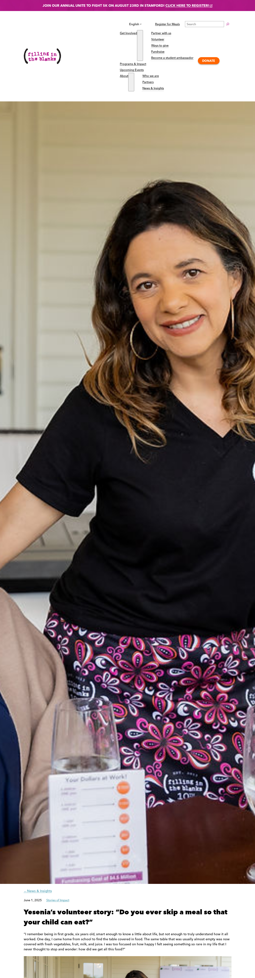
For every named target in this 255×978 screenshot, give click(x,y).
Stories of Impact (57, 900)
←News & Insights (38, 891)
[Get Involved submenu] (140, 45)
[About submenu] (131, 82)
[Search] (227, 24)
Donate (208, 61)
